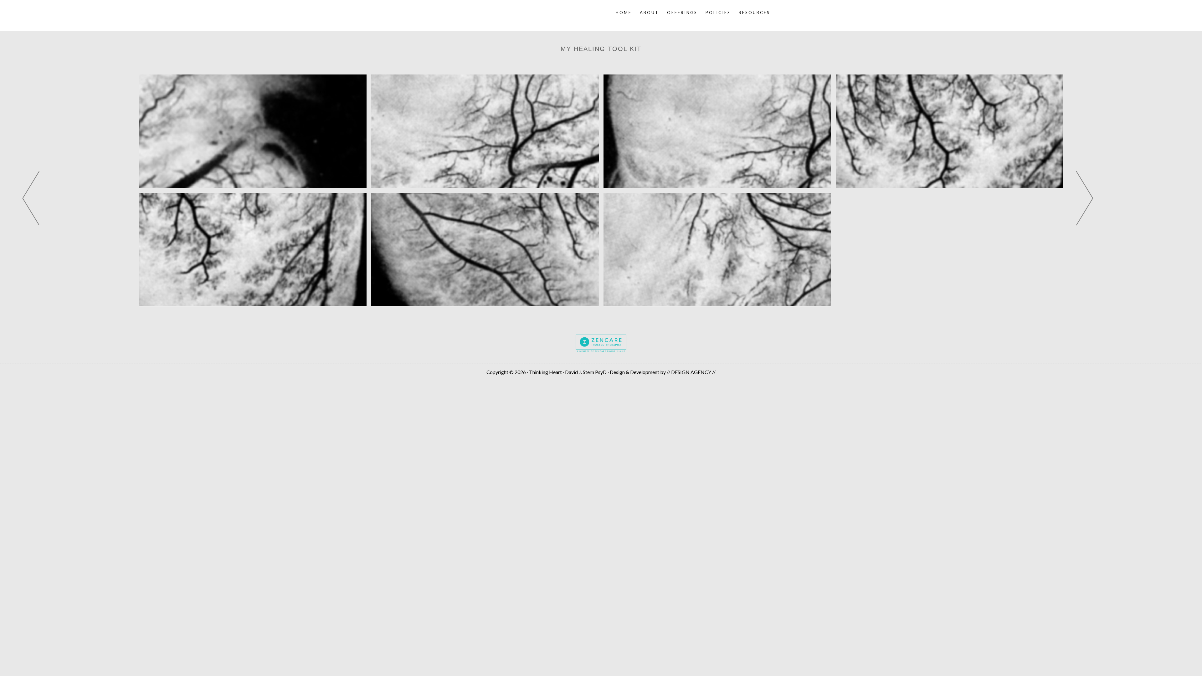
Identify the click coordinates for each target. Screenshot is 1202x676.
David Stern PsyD (483, 12)
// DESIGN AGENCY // (691, 372)
